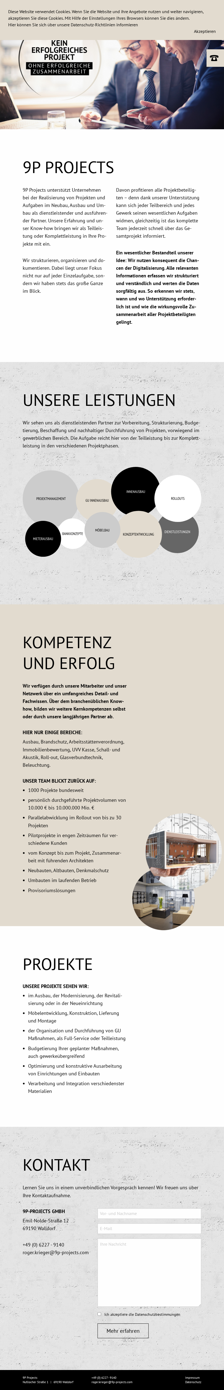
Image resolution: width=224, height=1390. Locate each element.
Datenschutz (193, 1382)
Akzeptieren (205, 31)
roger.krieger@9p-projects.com (56, 1252)
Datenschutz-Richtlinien (93, 24)
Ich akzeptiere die (141, 1314)
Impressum (192, 1378)
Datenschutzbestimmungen (157, 1314)
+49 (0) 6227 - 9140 (43, 1245)
